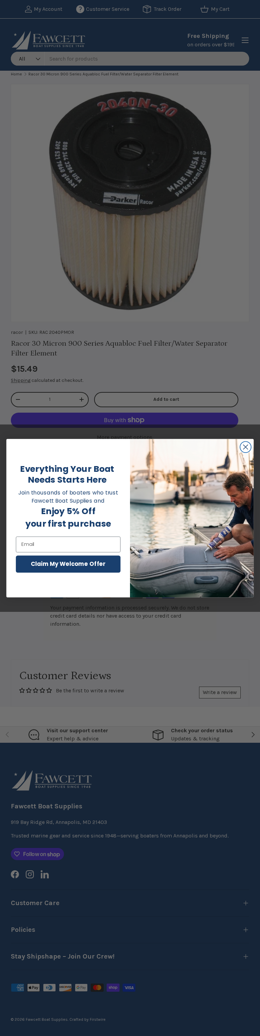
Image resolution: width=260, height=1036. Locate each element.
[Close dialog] (245, 447)
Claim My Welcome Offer (68, 564)
